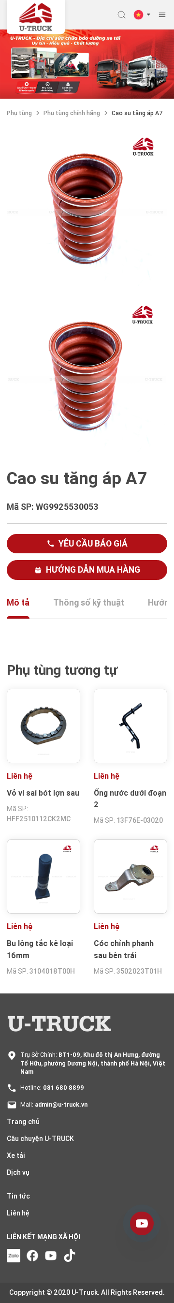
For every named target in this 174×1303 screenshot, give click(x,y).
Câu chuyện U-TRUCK (40, 1138)
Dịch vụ (18, 1172)
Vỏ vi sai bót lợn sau (43, 793)
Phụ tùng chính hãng (72, 113)
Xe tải (16, 1155)
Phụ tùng (19, 113)
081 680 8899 (63, 1087)
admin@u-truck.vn (61, 1104)
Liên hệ (18, 1213)
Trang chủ (23, 1121)
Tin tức (18, 1196)
